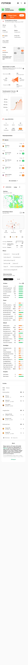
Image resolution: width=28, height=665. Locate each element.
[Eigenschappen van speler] (23, 68)
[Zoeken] (21, 3)
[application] (16, 104)
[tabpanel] (13, 413)
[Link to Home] (6, 3)
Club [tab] (4, 387)
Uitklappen (13, 459)
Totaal (8, 279)
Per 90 (18, 279)
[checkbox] (20, 212)
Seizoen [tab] (8, 387)
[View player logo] (5, 17)
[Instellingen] (25, 3)
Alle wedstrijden (12, 180)
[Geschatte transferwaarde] (17, 91)
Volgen (21, 15)
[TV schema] (18, 3)
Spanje (5, 35)
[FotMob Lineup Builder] (13, 10)
